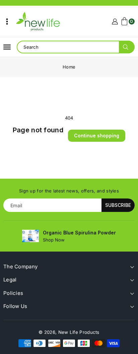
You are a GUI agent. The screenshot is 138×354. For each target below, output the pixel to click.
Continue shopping (96, 135)
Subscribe (118, 205)
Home (69, 67)
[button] (7, 21)
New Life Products (78, 332)
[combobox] (75, 47)
